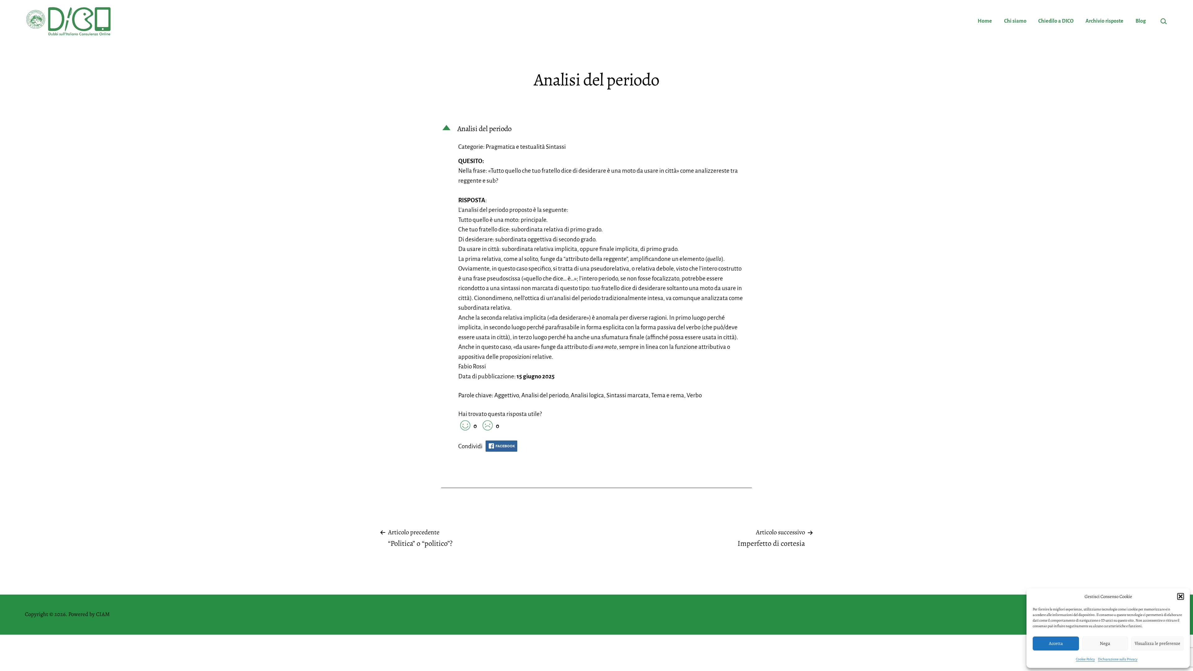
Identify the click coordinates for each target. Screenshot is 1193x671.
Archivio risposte (1104, 21)
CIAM (103, 614)
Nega (1105, 643)
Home (985, 21)
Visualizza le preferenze (1157, 643)
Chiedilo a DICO (1056, 21)
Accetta (1056, 643)
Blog (1141, 21)
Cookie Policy (1085, 659)
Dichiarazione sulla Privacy (1117, 659)
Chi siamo (1015, 21)
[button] (1180, 596)
